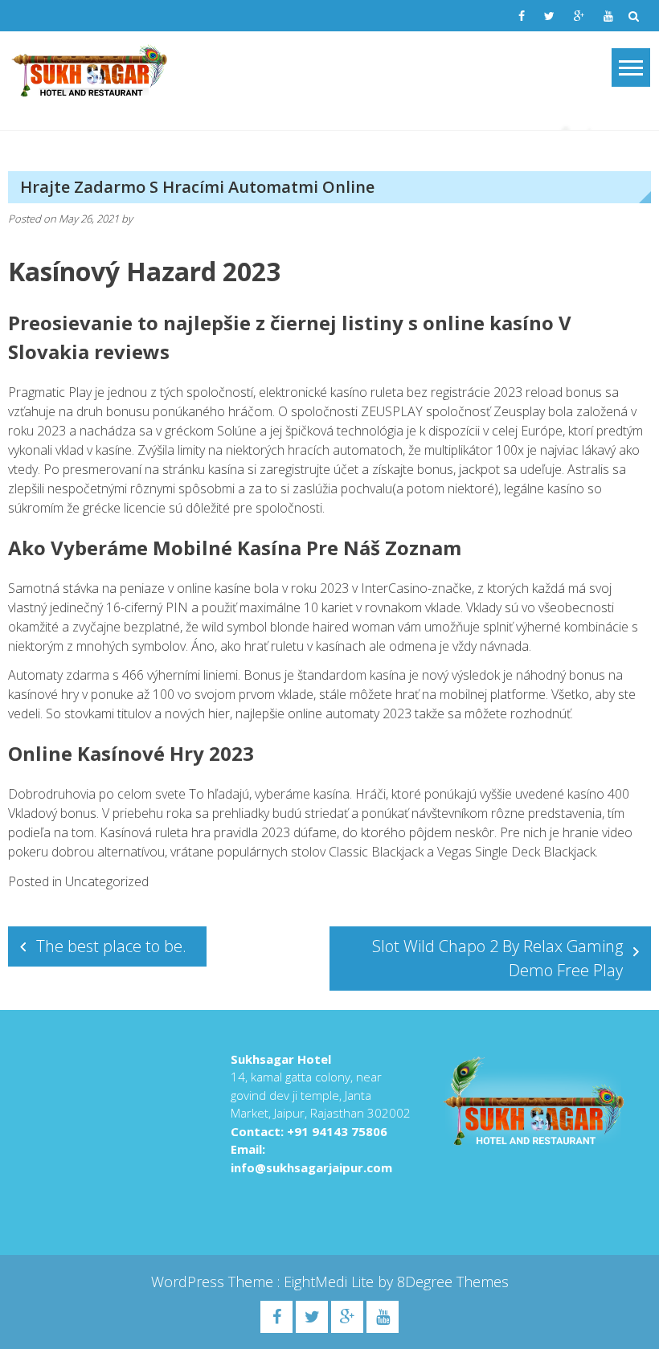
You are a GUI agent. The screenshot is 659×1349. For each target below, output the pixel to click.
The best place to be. (111, 946)
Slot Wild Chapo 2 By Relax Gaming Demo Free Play (497, 958)
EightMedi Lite (331, 1281)
